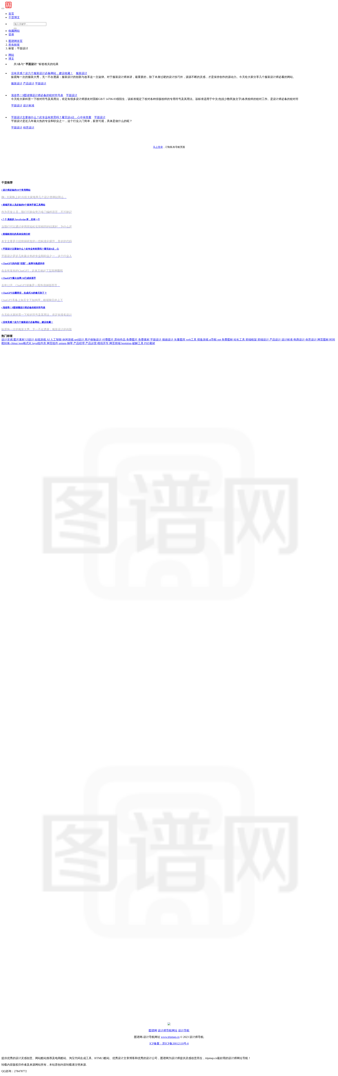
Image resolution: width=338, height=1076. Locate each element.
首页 (11, 13)
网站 (11, 54)
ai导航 (213, 339)
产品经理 (79, 343)
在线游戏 (41, 339)
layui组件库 (39, 343)
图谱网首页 (15, 40)
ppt (219, 339)
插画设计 (168, 339)
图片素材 (19, 339)
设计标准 (28, 105)
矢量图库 (180, 339)
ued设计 (79, 339)
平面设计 (40, 83)
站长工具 (240, 339)
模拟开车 (103, 343)
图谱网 (153, 1030)
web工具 (191, 339)
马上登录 (158, 147)
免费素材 (144, 339)
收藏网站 (14, 30)
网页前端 (115, 343)
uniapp (63, 343)
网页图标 (323, 339)
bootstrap (126, 343)
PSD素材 (149, 343)
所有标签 (14, 44)
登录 (11, 34)
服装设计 (16, 83)
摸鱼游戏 (203, 339)
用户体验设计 (93, 339)
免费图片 (132, 339)
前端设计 (264, 339)
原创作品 (120, 339)
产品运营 (91, 343)
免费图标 (228, 339)
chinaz (14, 343)
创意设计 (28, 127)
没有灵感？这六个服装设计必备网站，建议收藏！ (42, 73)
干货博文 (14, 17)
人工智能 (56, 339)
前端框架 (252, 339)
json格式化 (25, 343)
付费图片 (108, 339)
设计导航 (183, 1030)
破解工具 (138, 343)
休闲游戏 (68, 339)
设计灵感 (7, 339)
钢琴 (70, 343)
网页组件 (53, 343)
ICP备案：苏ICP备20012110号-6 (169, 1043)
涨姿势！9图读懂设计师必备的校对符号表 (37, 95)
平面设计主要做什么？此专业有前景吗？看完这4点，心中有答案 (51, 117)
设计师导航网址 (167, 1030)
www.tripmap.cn (170, 1036)
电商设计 (299, 339)
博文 (11, 58)
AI (48, 339)
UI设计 (30, 339)
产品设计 (28, 83)
